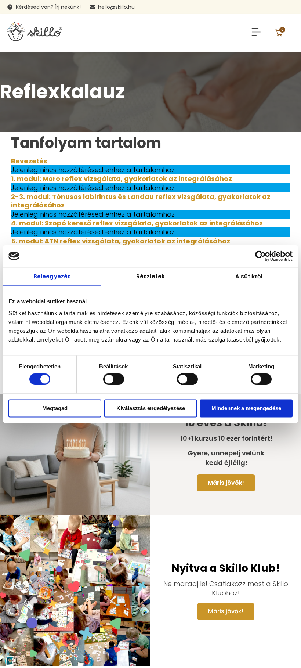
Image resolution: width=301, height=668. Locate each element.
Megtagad (55, 408)
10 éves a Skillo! (225, 423)
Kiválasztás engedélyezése (150, 408)
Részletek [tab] (150, 276)
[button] (256, 33)
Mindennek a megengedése (246, 408)
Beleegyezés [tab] (52, 276)
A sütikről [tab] (249, 276)
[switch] (113, 379)
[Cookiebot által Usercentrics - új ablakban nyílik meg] (260, 255)
